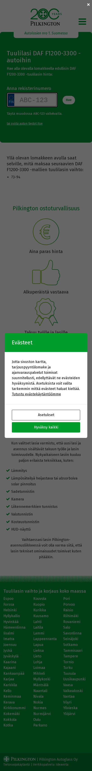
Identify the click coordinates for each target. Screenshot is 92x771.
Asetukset (46, 415)
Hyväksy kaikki (46, 427)
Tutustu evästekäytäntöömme (36, 394)
